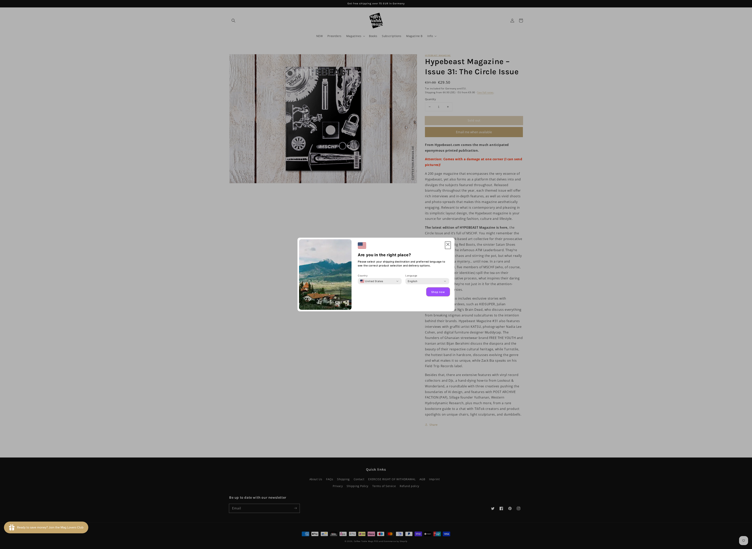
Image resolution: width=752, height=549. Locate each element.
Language (411, 275)
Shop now (438, 292)
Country (363, 275)
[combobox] (371, 281)
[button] (448, 245)
